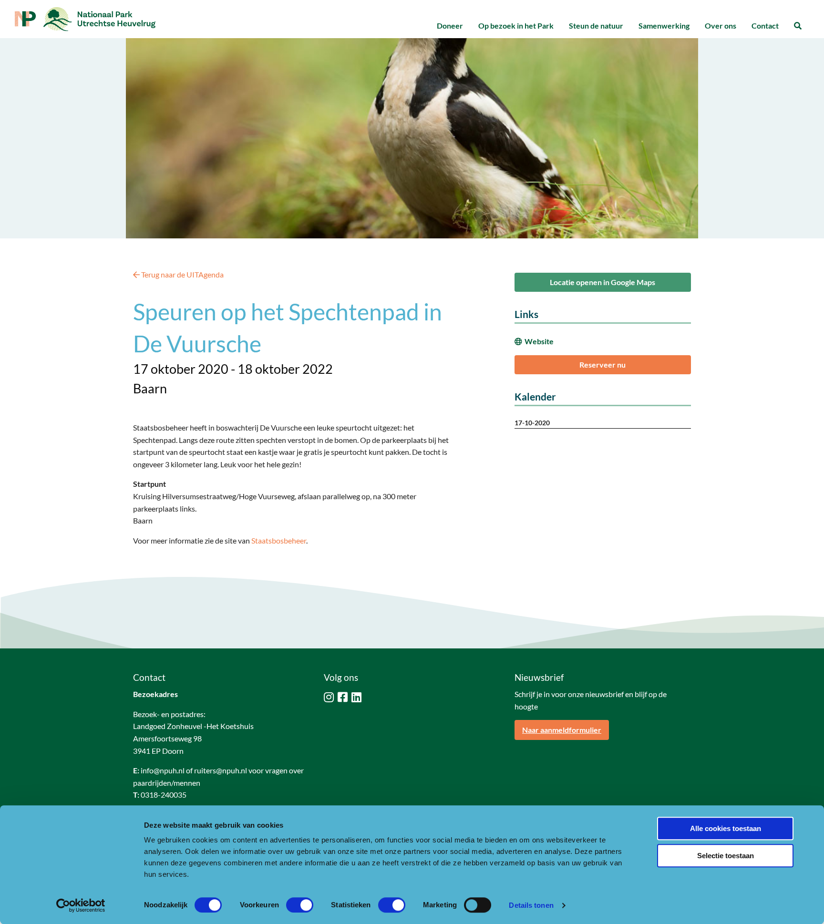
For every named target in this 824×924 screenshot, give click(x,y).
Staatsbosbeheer (278, 540)
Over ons (720, 25)
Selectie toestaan (725, 856)
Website (539, 341)
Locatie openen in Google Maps (602, 282)
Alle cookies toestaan (725, 828)
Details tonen (531, 905)
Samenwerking (664, 25)
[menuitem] (450, 26)
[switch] (299, 905)
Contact (765, 25)
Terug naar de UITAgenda (182, 274)
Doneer (450, 25)
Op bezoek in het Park (516, 25)
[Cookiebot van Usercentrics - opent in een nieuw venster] (81, 905)
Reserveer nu (602, 364)
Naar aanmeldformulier (561, 729)
